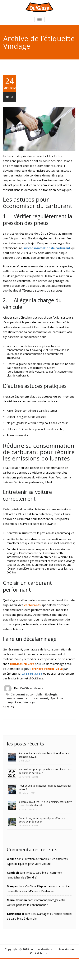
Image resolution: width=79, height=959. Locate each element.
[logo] (39, 7)
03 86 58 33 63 (31, 673)
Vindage (29, 702)
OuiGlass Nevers (32, 688)
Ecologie (51, 694)
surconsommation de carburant (47, 248)
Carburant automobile (27, 694)
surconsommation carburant (27, 698)
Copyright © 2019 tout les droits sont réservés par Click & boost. (39, 951)
